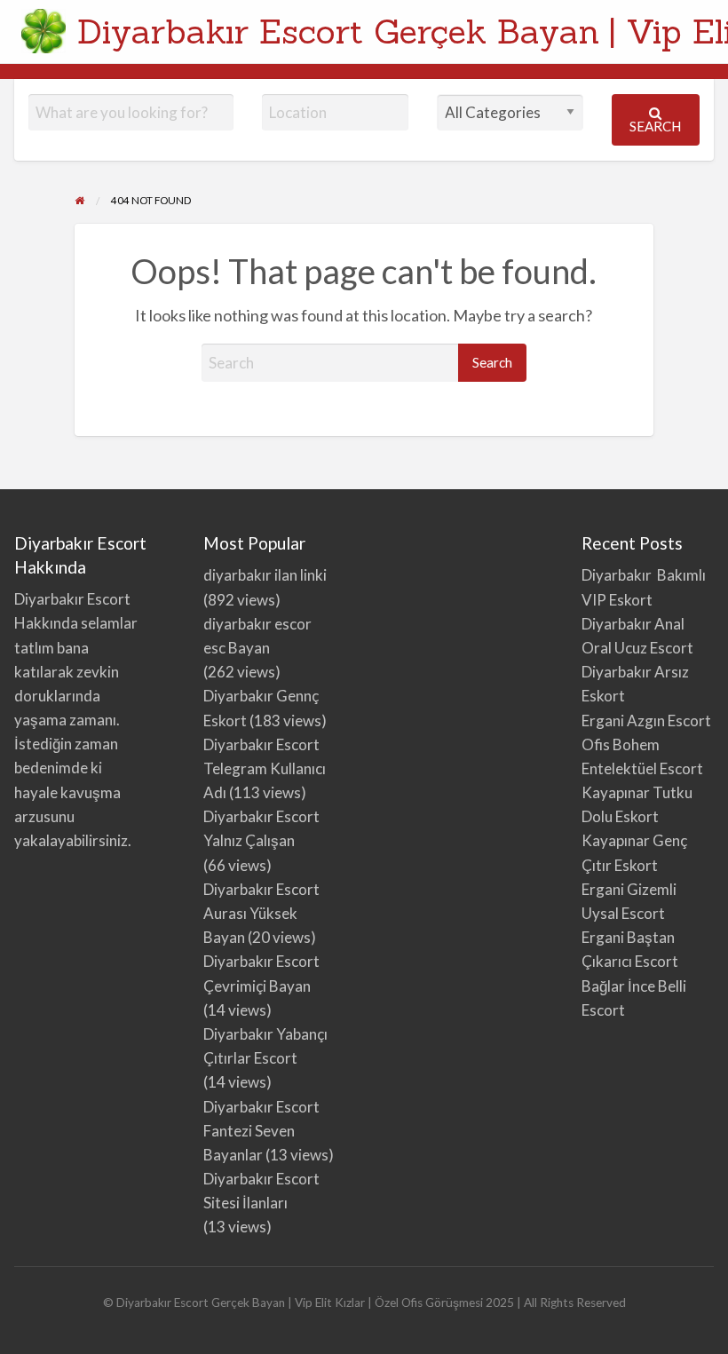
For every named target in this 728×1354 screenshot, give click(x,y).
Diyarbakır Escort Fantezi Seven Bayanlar (261, 1130)
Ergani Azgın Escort (646, 720)
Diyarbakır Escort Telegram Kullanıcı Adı (264, 768)
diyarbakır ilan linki (265, 575)
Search (655, 126)
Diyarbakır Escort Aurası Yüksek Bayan (261, 913)
